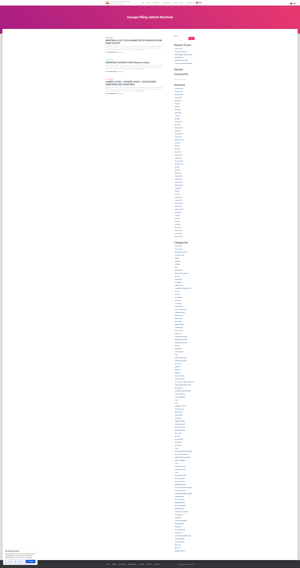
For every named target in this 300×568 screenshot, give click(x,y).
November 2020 (179, 127)
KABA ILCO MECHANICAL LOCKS (183, 385)
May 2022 (177, 118)
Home (143, 2)
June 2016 (177, 218)
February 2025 (178, 91)
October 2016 (178, 206)
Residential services (180, 469)
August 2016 (178, 212)
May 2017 (177, 191)
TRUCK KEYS (178, 526)
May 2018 (177, 167)
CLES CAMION (178, 297)
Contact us (190, 2)
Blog (176, 267)
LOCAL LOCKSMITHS (180, 394)
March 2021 (178, 124)
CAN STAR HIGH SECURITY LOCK (183, 288)
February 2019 (178, 155)
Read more (141, 49)
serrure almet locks (180, 478)
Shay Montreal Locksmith (181, 511)
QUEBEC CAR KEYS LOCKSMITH (183, 457)
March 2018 (178, 173)
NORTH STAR (178, 442)
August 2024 (178, 100)
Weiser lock (178, 545)
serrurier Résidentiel (180, 505)
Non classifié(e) (109, 37)
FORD (176, 354)
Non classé (178, 436)
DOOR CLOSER (178, 318)
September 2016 (179, 209)
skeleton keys (178, 517)
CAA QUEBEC (178, 282)
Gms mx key (178, 363)
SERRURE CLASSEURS (180, 484)
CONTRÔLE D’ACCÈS (180, 312)
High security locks (180, 376)
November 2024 (179, 94)
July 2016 (177, 215)
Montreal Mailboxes (180, 430)
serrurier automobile (180, 490)
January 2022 (178, 121)
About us (182, 2)
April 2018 (177, 170)
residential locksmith (180, 466)
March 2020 (178, 131)
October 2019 (178, 137)
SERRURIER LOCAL (179, 496)
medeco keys (178, 418)
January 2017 (178, 200)
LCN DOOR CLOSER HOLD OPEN (183, 391)
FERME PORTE (178, 348)
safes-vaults (156, 2)
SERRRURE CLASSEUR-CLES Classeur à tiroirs (127, 62)
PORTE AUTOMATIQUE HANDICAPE (183, 451)
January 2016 (178, 233)
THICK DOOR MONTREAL (181, 520)
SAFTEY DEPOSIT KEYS (180, 475)
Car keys (177, 291)
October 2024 (178, 97)
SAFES (176, 472)
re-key (176, 463)
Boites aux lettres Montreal (182, 273)
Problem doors (179, 48)
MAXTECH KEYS (179, 412)
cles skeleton (178, 303)
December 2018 (179, 161)
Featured (177, 345)
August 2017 (178, 188)
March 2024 (178, 109)
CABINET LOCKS (179, 285)
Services (149, 2)
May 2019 (177, 146)
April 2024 (177, 106)
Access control (179, 249)
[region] (20, 556)
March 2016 (178, 227)
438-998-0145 (178, 246)
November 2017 (179, 182)
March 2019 (178, 152)
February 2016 (178, 230)
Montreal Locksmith (180, 424)
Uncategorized (178, 532)
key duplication (179, 388)
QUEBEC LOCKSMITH (180, 460)
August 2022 (178, 112)
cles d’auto (177, 300)
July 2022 (177, 115)
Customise (10, 561)
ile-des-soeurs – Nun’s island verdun (184, 382)
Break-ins (177, 276)
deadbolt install (179, 315)
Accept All (30, 561)
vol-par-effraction (179, 542)
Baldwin (177, 258)
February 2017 (178, 197)
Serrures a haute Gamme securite (183, 487)
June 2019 (177, 143)
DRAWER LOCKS (179, 327)
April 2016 (177, 224)
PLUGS (176, 448)
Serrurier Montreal (179, 499)
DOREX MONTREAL (179, 324)
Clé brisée (177, 294)
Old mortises (178, 445)
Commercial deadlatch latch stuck (183, 63)
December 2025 (179, 88)
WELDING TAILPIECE (180, 551)
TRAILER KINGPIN (179, 523)
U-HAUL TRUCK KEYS (180, 529)
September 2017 (179, 185)
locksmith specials (180, 409)
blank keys (177, 261)
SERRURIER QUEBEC (180, 502)
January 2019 (178, 158)
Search (176, 35)
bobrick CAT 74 (178, 270)
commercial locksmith (180, 309)
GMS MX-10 (178, 367)
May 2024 (177, 103)
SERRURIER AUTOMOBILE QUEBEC (183, 493)
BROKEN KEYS (178, 279)
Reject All (20, 561)
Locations (174, 2)
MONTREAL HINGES (180, 421)
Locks (176, 400)
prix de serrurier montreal (181, 454)
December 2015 (179, 236)
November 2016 (179, 203)
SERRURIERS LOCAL (180, 508)
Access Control (166, 2)
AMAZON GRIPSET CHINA (181, 60)
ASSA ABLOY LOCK (179, 255)
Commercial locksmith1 (181, 51)
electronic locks (179, 330)
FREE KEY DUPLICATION (181, 357)
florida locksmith (179, 351)
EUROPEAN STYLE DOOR (181, 336)
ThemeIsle (192, 564)
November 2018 (179, 164)
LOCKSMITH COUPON (180, 406)
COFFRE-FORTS (179, 306)
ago (120, 52)
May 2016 (177, 221)
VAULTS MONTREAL (180, 538)
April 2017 (177, 194)
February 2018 (178, 176)
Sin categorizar (179, 514)
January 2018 (178, 179)
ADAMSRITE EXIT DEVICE (181, 252)
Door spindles (178, 321)
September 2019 (179, 140)
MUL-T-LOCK (178, 433)
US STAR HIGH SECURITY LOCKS (183, 535)
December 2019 (179, 133)
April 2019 (177, 149)
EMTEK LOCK (178, 333)
